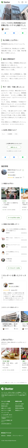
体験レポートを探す (6, 408)
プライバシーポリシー (17, 435)
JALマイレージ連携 (6, 410)
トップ (2, 382)
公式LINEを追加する (6, 423)
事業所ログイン (19, 410)
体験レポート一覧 (9, 382)
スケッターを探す (19, 403)
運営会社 (3, 435)
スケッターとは (5, 412)
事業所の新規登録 (19, 408)
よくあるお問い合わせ (6, 414)
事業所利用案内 (19, 406)
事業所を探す (4, 406)
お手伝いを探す (5, 403)
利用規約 (9, 435)
